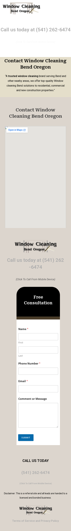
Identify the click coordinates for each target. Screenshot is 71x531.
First (20, 342)
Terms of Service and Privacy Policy (35, 520)
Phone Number (29, 363)
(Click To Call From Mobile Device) (35, 483)
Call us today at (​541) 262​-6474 (36, 29)
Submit (25, 437)
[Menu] (55, 8)
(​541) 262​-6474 (35, 472)
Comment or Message (32, 398)
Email (23, 381)
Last (20, 355)
